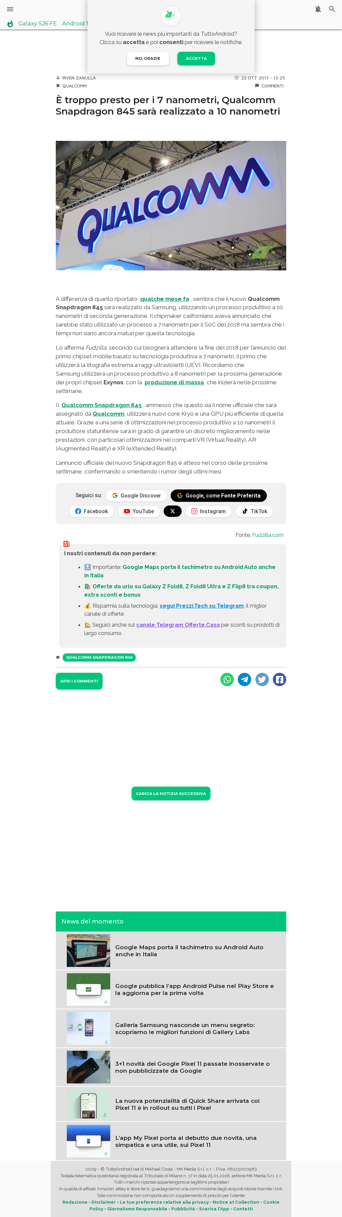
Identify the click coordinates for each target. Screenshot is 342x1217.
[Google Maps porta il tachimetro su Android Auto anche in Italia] (88, 950)
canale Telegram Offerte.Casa (178, 624)
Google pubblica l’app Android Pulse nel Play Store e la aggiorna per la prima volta (194, 989)
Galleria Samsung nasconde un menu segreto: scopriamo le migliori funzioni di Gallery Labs (185, 1028)
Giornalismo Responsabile (137, 1208)
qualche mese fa (164, 298)
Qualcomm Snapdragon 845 (99, 657)
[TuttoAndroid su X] (173, 511)
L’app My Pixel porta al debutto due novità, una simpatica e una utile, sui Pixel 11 (186, 1141)
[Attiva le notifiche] (318, 9)
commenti (273, 85)
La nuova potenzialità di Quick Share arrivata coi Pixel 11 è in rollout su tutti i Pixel (187, 1104)
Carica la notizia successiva (171, 793)
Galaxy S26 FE (37, 23)
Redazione (75, 1202)
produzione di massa (174, 382)
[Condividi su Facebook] (279, 679)
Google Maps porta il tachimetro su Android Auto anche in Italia (189, 951)
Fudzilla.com (268, 535)
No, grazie (147, 58)
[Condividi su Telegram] (244, 679)
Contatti (243, 1208)
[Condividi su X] (262, 679)
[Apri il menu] (10, 9)
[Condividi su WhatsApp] (227, 679)
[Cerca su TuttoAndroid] (332, 9)
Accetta (196, 58)
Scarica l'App (214, 1208)
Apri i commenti (79, 681)
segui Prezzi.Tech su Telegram (202, 605)
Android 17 (77, 23)
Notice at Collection (236, 1202)
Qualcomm (74, 85)
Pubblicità (183, 1208)
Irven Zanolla (79, 77)
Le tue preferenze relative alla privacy (164, 1202)
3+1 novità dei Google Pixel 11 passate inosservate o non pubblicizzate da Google (192, 1067)
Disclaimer (104, 1202)
